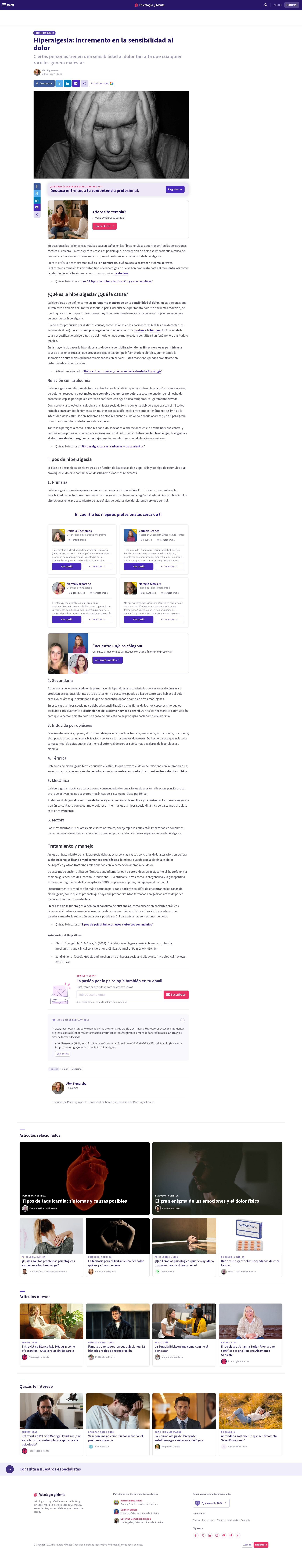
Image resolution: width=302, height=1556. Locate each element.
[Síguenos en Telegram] (230, 1535)
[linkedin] (67, 83)
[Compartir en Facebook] (37, 186)
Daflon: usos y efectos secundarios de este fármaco (250, 1263)
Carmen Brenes (149, 531)
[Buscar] (265, 4)
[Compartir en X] (37, 193)
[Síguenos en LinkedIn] (210, 1535)
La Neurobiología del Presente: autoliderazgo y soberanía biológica (179, 1438)
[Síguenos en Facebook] (196, 1535)
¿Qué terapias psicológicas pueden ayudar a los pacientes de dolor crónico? (184, 1263)
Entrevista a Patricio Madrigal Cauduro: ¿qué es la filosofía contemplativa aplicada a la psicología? (51, 1440)
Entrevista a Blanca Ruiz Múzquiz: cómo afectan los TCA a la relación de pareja (48, 1348)
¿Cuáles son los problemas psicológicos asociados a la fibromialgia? (48, 1263)
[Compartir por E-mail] (37, 207)
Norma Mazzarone (79, 584)
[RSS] (237, 1535)
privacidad (126, 1545)
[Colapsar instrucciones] (182, 1020)
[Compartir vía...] (37, 214)
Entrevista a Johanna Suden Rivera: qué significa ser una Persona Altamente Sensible (248, 1350)
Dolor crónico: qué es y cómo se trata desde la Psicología (122, 371)
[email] (76, 83)
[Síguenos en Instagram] (217, 1535)
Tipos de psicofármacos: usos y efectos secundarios (117, 924)
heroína (155, 330)
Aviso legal (113, 1545)
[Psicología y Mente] (149, 5)
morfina (139, 330)
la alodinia (121, 273)
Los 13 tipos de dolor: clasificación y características (117, 281)
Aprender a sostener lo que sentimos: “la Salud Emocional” (249, 1438)
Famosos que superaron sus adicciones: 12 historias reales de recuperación (116, 1348)
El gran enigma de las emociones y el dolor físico (207, 1201)
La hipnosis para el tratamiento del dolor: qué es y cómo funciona (116, 1263)
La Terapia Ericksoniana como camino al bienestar (181, 1348)
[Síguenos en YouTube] (223, 1535)
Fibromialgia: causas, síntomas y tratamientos (113, 446)
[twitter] (59, 83)
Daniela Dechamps (79, 531)
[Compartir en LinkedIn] (37, 200)
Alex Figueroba (50, 70)
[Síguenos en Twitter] (203, 1535)
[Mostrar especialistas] (10, 1469)
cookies (138, 1545)
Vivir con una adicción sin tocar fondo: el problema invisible (115, 1438)
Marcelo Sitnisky (150, 584)
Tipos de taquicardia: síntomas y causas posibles (74, 1201)
